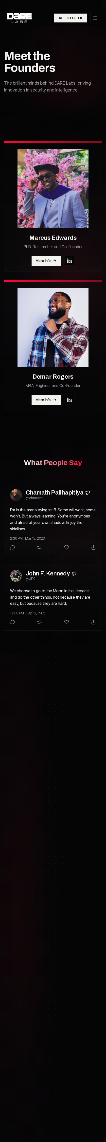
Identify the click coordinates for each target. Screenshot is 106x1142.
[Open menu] (95, 18)
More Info (43, 260)
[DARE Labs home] (19, 18)
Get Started (70, 18)
